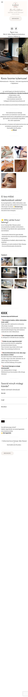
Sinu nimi (3, 393)
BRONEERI (15, 18)
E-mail (2, 400)
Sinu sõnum (4, 406)
